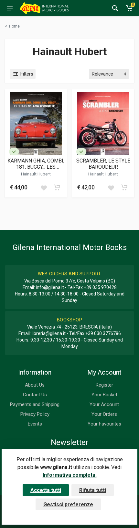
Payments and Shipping (34, 404)
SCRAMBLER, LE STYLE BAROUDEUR (103, 164)
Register (104, 385)
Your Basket (104, 395)
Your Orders (104, 414)
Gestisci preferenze (68, 504)
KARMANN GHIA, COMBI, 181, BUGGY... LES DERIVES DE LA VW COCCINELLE (35, 164)
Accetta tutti (45, 490)
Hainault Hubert (36, 173)
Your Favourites (104, 424)
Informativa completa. (70, 475)
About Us (35, 385)
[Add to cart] (57, 187)
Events (35, 424)
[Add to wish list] (43, 187)
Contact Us (35, 395)
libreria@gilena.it (49, 333)
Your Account (104, 404)
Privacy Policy (34, 414)
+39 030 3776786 (103, 333)
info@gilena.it (50, 287)
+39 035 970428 (100, 287)
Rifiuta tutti (92, 490)
